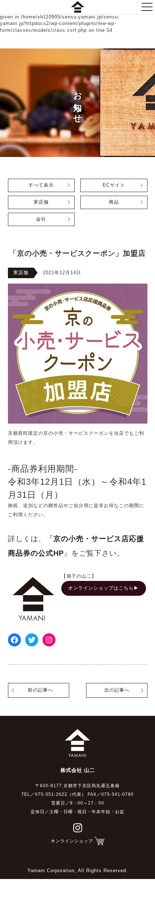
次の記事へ (116, 690)
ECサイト (114, 185)
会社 (41, 219)
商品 (114, 202)
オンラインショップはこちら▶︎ (103, 588)
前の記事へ (40, 690)
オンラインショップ (72, 841)
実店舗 (41, 202)
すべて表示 (41, 185)
